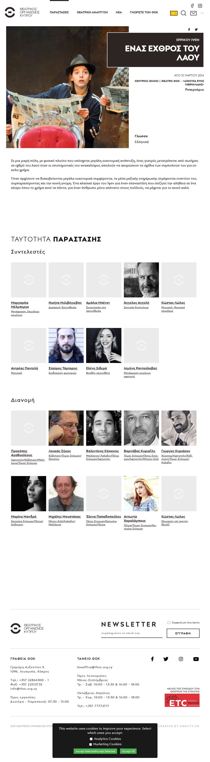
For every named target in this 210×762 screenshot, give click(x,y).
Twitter (196, 29)
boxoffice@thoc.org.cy (95, 667)
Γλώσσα (141, 136)
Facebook (152, 659)
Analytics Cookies (107, 739)
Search (183, 13)
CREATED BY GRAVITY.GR (179, 726)
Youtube (196, 659)
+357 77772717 (97, 706)
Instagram (180, 659)
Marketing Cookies (107, 744)
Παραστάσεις (59, 12)
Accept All (128, 751)
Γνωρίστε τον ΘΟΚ (144, 12)
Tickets (174, 13)
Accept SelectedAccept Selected (95, 751)
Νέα (119, 12)
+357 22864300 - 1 (34, 680)
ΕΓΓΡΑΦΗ (183, 633)
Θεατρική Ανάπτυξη (92, 12)
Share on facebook (189, 29)
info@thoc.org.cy (23, 688)
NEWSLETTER (129, 624)
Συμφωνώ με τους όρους (186, 622)
